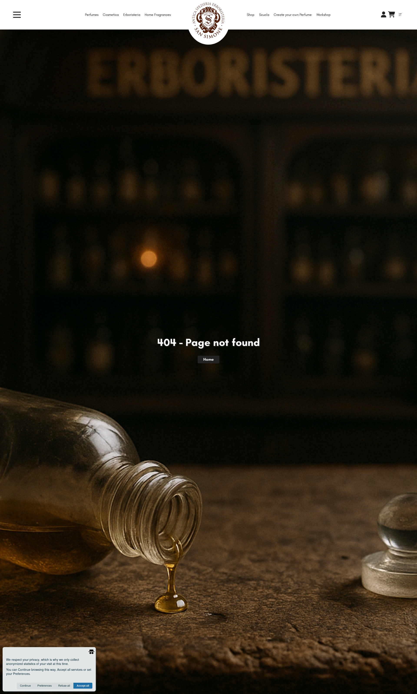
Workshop (323, 15)
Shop (250, 15)
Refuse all (64, 685)
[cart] (391, 15)
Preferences (44, 685)
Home (208, 359)
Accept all (83, 685)
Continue (25, 685)
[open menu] (19, 14)
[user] (383, 15)
